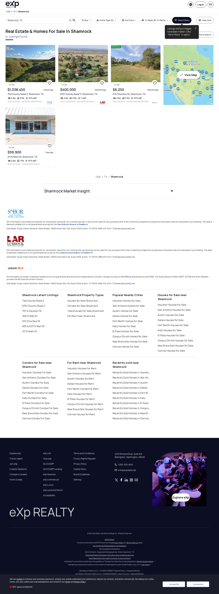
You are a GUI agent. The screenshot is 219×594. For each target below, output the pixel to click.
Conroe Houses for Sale (171, 350)
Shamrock (117, 176)
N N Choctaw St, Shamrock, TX (129, 94)
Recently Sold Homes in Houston (131, 372)
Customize (198, 584)
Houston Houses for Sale (172, 304)
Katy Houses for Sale (170, 330)
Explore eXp (15, 453)
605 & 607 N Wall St (33, 326)
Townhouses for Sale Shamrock (85, 311)
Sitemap (77, 480)
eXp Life (47, 453)
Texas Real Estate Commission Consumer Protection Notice (109, 558)
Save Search (205, 34)
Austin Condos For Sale (35, 382)
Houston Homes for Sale (127, 300)
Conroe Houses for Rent (81, 414)
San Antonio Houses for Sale (174, 309)
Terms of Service (132, 543)
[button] (109, 191)
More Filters (183, 20)
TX (105, 176)
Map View (206, 20)
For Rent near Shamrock (81, 316)
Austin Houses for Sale (171, 315)
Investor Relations (18, 469)
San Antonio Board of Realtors (72, 224)
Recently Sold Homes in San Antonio (131, 377)
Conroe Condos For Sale (36, 418)
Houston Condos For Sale (36, 372)
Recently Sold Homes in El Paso (131, 403)
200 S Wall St (29, 316)
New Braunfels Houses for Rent (85, 409)
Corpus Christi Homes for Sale (130, 336)
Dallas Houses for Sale (171, 320)
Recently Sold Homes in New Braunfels (131, 413)
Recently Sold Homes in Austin (130, 382)
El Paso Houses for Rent (81, 399)
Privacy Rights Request (84, 459)
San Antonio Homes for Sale (129, 305)
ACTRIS (125, 276)
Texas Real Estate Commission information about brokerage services (109, 555)
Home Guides (16, 480)
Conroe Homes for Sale (126, 346)
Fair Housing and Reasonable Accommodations (109, 546)
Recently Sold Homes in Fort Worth (131, 392)
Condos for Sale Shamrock (82, 305)
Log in (200, 4)
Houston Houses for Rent (81, 368)
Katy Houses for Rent (79, 394)
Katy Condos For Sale (34, 398)
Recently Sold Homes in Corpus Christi (131, 408)
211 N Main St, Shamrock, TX (22, 156)
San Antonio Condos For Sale (39, 377)
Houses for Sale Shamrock (82, 300)
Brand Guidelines (82, 474)
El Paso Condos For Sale (36, 403)
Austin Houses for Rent (80, 378)
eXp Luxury (48, 485)
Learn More (145, 565)
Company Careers (18, 474)
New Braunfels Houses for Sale (175, 345)
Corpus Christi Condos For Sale (40, 408)
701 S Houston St (32, 311)
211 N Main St (29, 331)
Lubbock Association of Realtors (75, 252)
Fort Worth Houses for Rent (83, 388)
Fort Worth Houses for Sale (173, 325)
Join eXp (13, 464)
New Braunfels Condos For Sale (40, 413)
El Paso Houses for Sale (171, 335)
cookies (19, 579)
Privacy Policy (80, 464)
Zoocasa (47, 459)
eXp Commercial (51, 480)
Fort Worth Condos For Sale (38, 392)
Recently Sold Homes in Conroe (131, 418)
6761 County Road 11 (33, 305)
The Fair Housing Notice (145, 561)
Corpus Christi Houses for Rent (85, 404)
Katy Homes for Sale (124, 326)
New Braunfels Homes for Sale (130, 341)
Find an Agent (16, 459)
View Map (191, 75)
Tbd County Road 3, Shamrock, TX (26, 94)
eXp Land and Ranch (53, 490)
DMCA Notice (109, 539)
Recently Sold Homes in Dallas (130, 387)
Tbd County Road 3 (33, 300)
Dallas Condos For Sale (35, 387)
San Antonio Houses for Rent (84, 373)
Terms (67, 582)
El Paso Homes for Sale (126, 331)
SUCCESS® (48, 464)
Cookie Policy (80, 469)
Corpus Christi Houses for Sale (175, 340)
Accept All (174, 584)
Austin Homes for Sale (125, 311)
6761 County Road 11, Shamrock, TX (78, 94)
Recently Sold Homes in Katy (129, 398)
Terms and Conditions (84, 453)
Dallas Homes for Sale (125, 316)
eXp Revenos (49, 474)
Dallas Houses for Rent (80, 383)
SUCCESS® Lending (52, 469)
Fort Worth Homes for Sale (128, 321)
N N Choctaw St (31, 321)
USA (98, 176)
